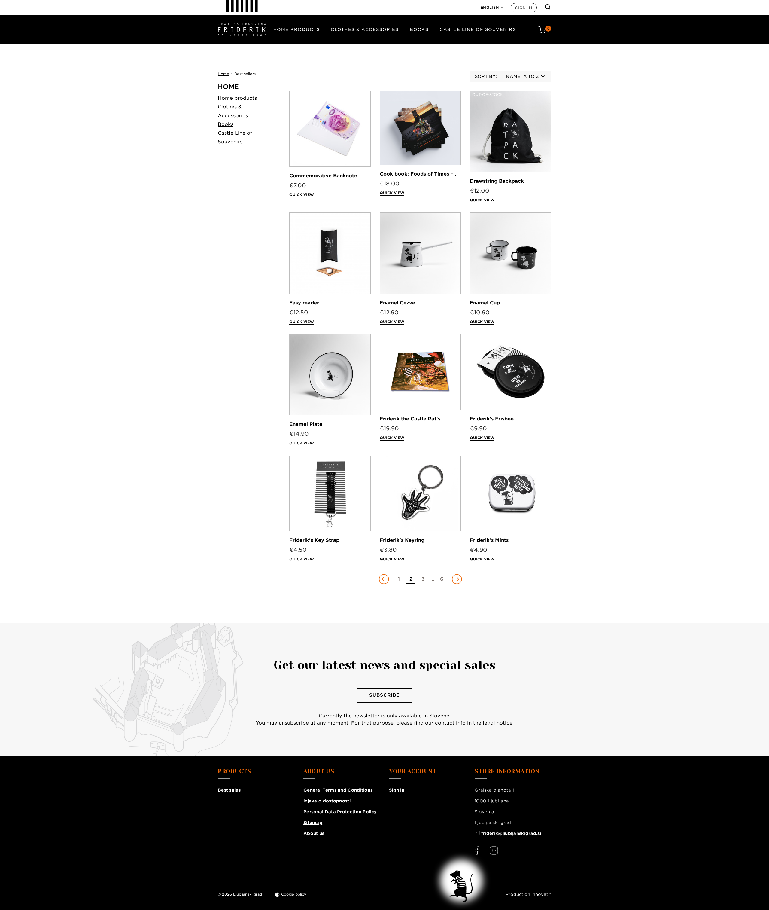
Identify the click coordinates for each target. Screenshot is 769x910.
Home (228, 86)
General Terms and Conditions (337, 790)
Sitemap (312, 822)
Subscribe (384, 695)
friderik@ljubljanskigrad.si (511, 833)
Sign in (523, 7)
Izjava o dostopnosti (327, 801)
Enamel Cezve (397, 303)
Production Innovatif (528, 894)
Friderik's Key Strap (314, 540)
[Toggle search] (547, 7)
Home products (296, 29)
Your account (412, 771)
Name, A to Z (522, 76)
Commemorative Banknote (323, 176)
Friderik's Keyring (402, 540)
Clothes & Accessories (365, 29)
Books (419, 29)
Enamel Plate (305, 424)
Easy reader (304, 303)
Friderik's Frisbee (492, 419)
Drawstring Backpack (497, 181)
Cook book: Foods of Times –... (419, 174)
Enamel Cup (485, 303)
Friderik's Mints (489, 540)
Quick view (301, 194)
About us (313, 833)
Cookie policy (293, 894)
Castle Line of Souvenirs (477, 29)
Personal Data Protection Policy (340, 811)
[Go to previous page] (384, 579)
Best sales (229, 790)
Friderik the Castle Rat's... (412, 419)
